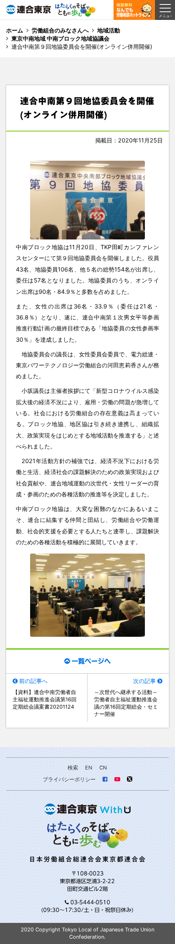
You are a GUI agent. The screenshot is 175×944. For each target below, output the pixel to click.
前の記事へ (33, 680)
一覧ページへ (91, 661)
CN (103, 768)
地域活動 (108, 30)
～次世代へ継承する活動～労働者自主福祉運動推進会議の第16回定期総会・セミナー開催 (126, 703)
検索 (73, 768)
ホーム (14, 30)
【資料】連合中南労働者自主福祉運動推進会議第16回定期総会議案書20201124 (45, 699)
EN (88, 768)
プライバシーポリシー (69, 779)
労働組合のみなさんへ (60, 30)
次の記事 (144, 680)
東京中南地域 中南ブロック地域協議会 (60, 38)
